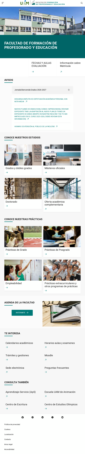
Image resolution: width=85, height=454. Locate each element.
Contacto (7, 439)
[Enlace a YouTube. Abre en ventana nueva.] (62, 417)
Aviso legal (8, 444)
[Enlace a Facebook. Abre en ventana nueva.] (22, 417)
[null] (81, 3)
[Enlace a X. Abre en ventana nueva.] (52, 417)
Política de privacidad (12, 424)
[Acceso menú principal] (3, 3)
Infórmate (20, 313)
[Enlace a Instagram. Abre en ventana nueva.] (32, 417)
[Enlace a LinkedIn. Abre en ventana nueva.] (42, 417)
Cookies (7, 429)
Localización (8, 434)
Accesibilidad (9, 449)
